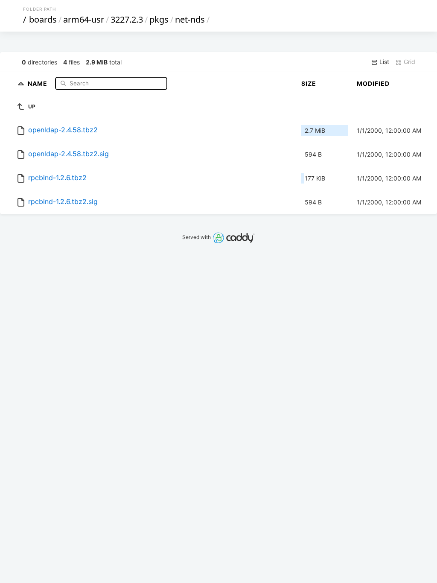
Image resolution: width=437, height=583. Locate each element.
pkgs (159, 19)
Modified (373, 83)
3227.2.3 (127, 19)
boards (43, 19)
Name (38, 83)
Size (308, 83)
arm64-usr (83, 19)
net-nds (190, 19)
